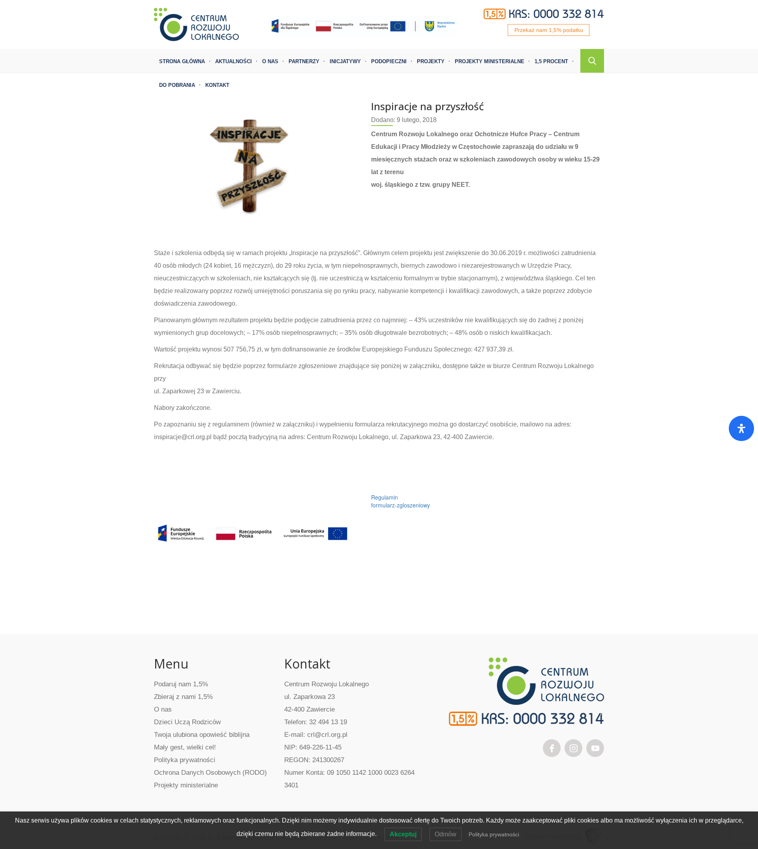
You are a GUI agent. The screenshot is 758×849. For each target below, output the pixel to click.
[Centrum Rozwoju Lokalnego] (196, 24)
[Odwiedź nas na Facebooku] (552, 747)
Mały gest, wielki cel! (185, 747)
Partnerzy (304, 61)
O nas (270, 61)
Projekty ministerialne (489, 61)
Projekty (431, 61)
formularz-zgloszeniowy (400, 505)
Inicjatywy (345, 61)
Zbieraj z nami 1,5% (183, 697)
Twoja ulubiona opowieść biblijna (202, 734)
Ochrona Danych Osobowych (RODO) (210, 772)
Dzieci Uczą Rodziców (187, 722)
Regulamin (384, 497)
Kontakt (217, 85)
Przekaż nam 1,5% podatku (548, 30)
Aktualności (233, 61)
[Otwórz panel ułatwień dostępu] (741, 428)
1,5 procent (551, 61)
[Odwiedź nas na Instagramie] (574, 747)
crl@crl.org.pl (327, 734)
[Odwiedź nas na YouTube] (595, 747)
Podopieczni (389, 61)
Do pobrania (177, 85)
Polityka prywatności (184, 760)
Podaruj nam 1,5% (181, 684)
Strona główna (182, 61)
